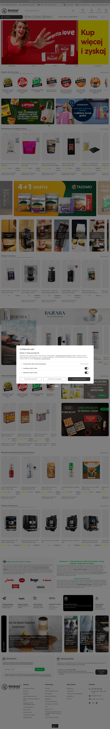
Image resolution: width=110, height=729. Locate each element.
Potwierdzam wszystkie (79, 379)
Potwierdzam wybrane (30, 379)
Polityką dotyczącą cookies (64, 355)
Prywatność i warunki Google (42, 358)
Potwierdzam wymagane (55, 379)
